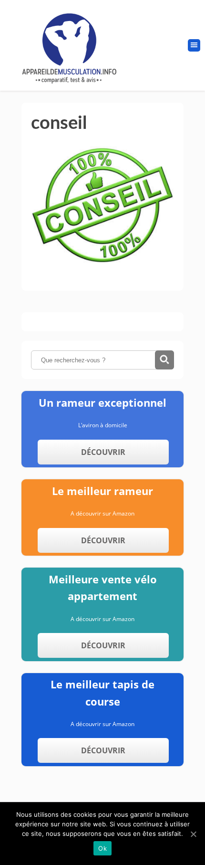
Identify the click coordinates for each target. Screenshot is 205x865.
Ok (102, 848)
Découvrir (103, 452)
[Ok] (193, 834)
